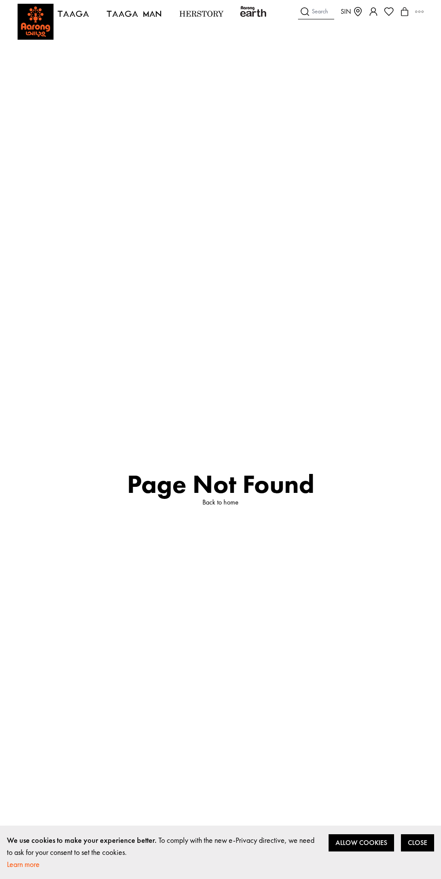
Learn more (23, 864)
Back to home (220, 502)
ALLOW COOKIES (361, 842)
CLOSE (417, 842)
